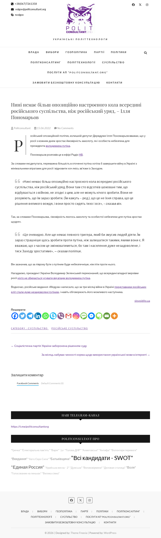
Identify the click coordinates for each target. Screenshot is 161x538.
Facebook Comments (28, 383)
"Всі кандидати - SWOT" (102, 457)
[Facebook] (14, 315)
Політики (119, 52)
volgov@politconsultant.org (30, 9)
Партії (99, 52)
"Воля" (131, 467)
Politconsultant (22, 128)
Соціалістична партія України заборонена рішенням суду (49, 345)
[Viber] (60, 315)
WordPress (110, 532)
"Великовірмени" (92, 467)
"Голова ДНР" (73, 450)
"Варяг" (54, 450)
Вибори (52, 52)
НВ (81, 154)
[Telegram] (30, 315)
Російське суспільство (69, 328)
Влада (33, 52)
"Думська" (76, 467)
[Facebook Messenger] (91, 315)
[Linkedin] (37, 315)
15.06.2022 (43, 128)
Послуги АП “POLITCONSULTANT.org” (77, 72)
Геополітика (76, 52)
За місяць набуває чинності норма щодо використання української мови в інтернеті (95, 354)
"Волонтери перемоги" (124, 450)
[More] (114, 315)
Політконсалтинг (46, 62)
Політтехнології (82, 62)
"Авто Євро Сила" (38, 459)
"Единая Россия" (27, 467)
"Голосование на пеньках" (26, 473)
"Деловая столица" (114, 467)
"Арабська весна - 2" (57, 467)
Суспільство (113, 62)
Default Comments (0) (52, 383)
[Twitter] (22, 315)
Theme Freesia (79, 532)
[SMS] (83, 315)
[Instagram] (76, 315)
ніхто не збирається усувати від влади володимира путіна (53, 278)
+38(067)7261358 (25, 3)
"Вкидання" (19, 459)
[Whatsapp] (45, 315)
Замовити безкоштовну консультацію (66, 82)
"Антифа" (104, 450)
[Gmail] (68, 315)
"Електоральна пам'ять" (35, 450)
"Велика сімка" (50, 473)
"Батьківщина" (59, 459)
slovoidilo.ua (142, 300)
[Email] (106, 315)
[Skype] (53, 315)
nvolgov (19, 14)
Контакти (114, 82)
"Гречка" (16, 450)
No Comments (65, 128)
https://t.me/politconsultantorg (30, 426)
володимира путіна (58, 145)
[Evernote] (99, 315)
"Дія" (62, 450)
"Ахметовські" (90, 450)
